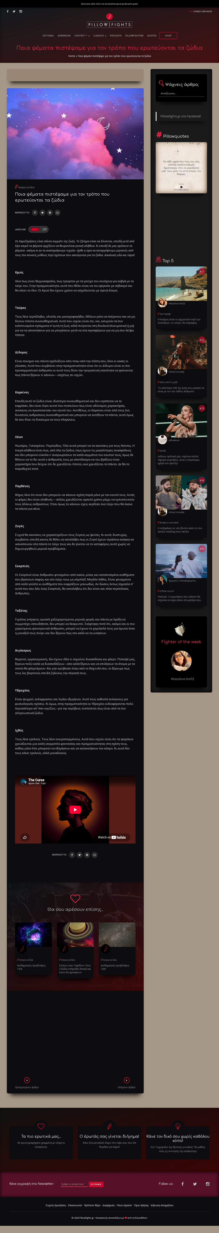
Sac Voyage (165, 313)
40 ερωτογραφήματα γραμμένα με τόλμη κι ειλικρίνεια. (41, 1144)
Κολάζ (163, 450)
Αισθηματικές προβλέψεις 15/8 (31, 967)
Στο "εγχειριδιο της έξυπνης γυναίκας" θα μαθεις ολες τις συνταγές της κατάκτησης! (178, 1149)
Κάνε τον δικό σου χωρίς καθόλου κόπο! (177, 1138)
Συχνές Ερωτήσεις (56, 1205)
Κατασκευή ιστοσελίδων (108, 1217)
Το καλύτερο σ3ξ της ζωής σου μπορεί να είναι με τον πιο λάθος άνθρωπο (181, 389)
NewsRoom (64, 36)
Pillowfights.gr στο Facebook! (180, 116)
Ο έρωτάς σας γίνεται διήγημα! (109, 1136)
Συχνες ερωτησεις (203, 11)
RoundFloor (141, 1217)
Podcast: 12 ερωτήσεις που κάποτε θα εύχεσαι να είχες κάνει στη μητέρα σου (179, 598)
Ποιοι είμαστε (124, 1205)
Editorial (48, 36)
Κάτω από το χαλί (168, 382)
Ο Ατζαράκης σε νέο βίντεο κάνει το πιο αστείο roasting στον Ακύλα (180, 529)
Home (71, 56)
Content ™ (81, 36)
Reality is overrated (169, 522)
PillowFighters (134, 36)
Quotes (152, 36)
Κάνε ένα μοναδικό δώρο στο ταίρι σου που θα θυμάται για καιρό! (109, 1144)
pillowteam (174, 440)
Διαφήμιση (108, 1205)
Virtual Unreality (176, 371)
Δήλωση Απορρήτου (162, 1205)
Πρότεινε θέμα (92, 1205)
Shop (168, 36)
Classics (99, 36)
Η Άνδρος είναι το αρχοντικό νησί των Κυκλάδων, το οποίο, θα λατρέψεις (179, 321)
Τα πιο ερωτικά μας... (41, 1136)
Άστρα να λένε (26, 187)
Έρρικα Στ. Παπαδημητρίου (182, 580)
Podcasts (116, 36)
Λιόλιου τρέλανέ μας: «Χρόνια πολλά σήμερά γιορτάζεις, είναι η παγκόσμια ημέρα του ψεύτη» (178, 460)
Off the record (167, 591)
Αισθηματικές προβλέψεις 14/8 (115, 967)
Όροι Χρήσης (141, 1205)
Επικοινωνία (75, 1205)
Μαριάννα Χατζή (177, 303)
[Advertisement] (75, 1035)
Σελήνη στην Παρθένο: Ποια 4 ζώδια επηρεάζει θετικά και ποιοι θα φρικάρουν (75, 969)
